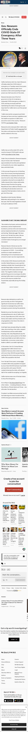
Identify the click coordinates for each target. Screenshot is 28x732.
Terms (3, 680)
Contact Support (19, 662)
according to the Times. (12, 154)
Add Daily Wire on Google (15, 76)
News (2, 659)
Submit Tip (14, 639)
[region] (14, 718)
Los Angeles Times (11, 123)
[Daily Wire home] (14, 17)
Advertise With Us (6, 672)
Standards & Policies (20, 679)
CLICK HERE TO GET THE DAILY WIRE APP (14, 220)
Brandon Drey (4, 42)
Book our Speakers (6, 678)
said (16, 233)
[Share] (25, 48)
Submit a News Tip (19, 682)
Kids (2, 667)
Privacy (3, 683)
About (3, 670)
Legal (16, 670)
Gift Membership (19, 664)
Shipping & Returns (19, 676)
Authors (3, 675)
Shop (2, 664)
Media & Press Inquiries (18, 673)
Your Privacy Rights (20, 667)
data (22, 361)
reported (21, 129)
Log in (23, 495)
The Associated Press (15, 382)
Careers (17, 659)
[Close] (26, 707)
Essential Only (14, 724)
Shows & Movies (5, 662)
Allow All (14, 729)
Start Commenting (14, 490)
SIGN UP (24, 17)
